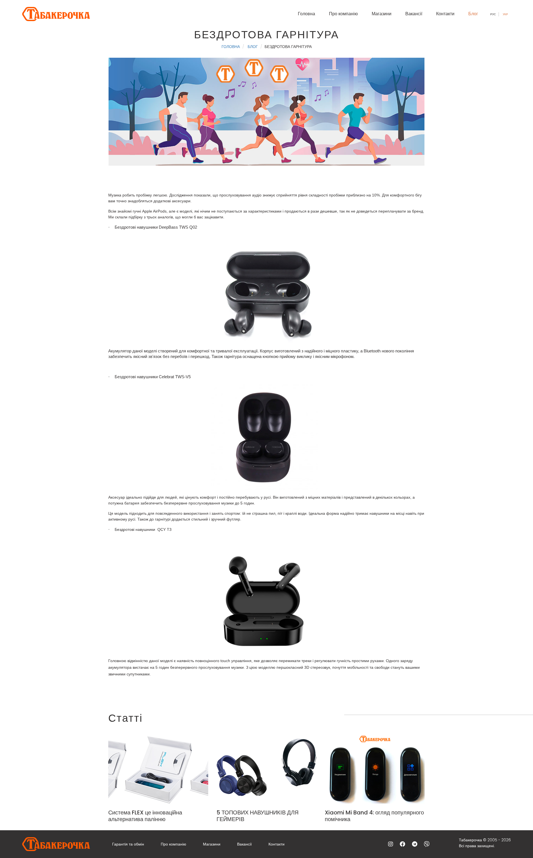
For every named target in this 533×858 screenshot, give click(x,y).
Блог (473, 14)
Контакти (445, 14)
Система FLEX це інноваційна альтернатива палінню (145, 816)
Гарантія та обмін (128, 844)
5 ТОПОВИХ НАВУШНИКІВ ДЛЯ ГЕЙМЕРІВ (257, 816)
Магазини (381, 14)
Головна (306, 14)
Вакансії (413, 14)
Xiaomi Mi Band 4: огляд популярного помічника (374, 816)
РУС (493, 14)
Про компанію (343, 14)
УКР (505, 14)
